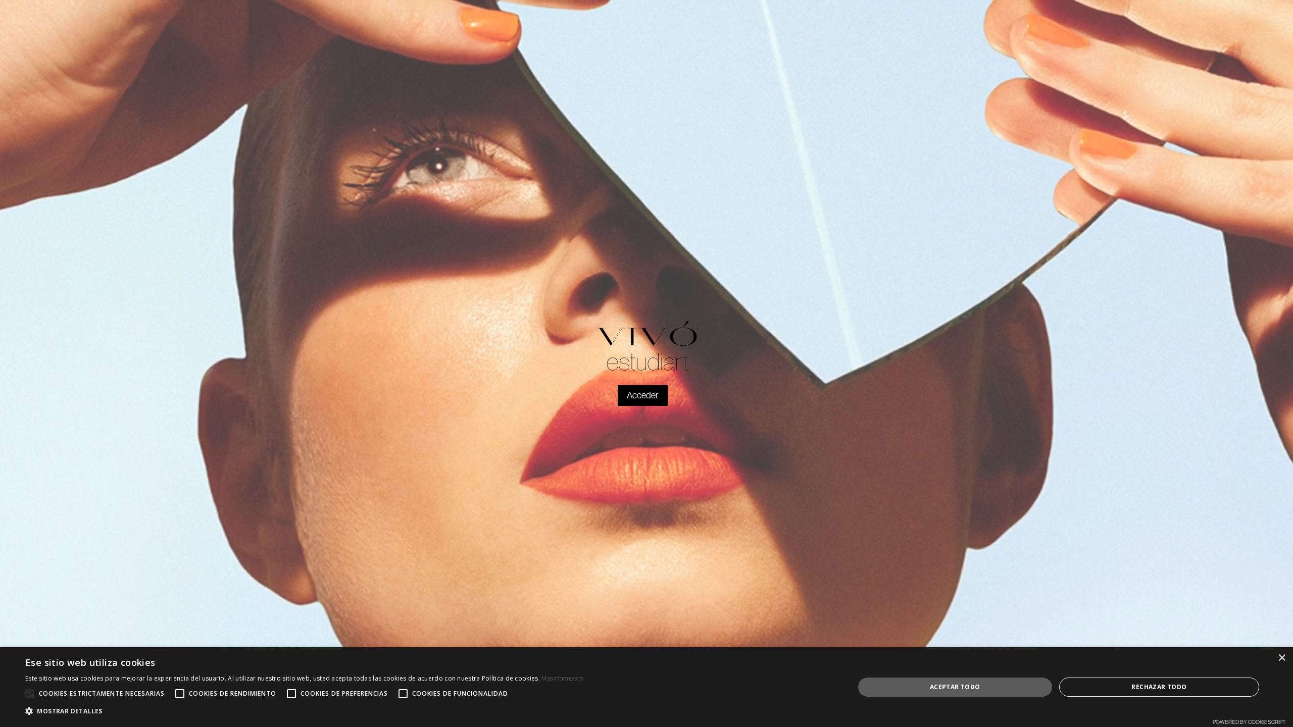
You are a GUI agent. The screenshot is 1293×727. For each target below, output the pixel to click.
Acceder (643, 395)
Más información (562, 678)
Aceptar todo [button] (955, 687)
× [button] (1281, 658)
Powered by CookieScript (1249, 722)
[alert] (646, 687)
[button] (304, 711)
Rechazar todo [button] (1158, 687)
